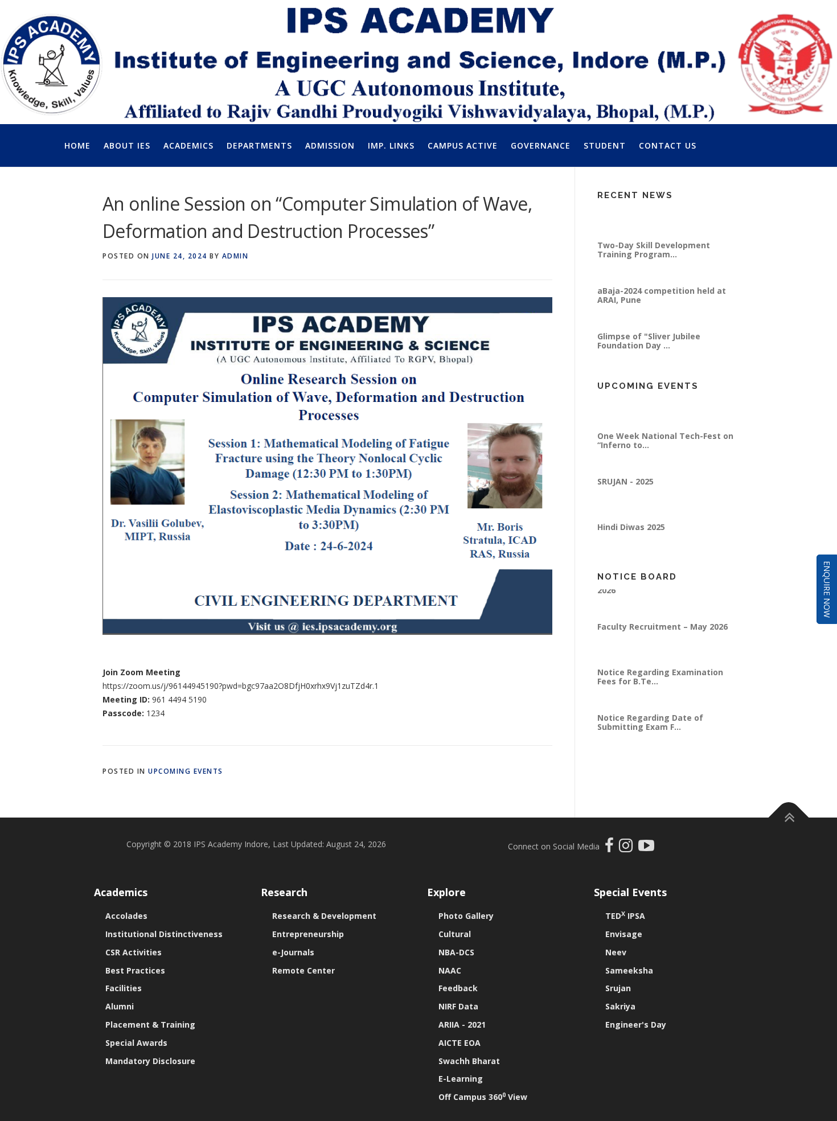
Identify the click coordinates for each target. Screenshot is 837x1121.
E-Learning (460, 1078)
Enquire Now (827, 589)
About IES (127, 145)
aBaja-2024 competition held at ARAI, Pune (661, 311)
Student (605, 145)
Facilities (123, 988)
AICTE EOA (459, 1042)
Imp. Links (391, 145)
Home (77, 145)
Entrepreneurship (308, 934)
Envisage (623, 934)
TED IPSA (625, 915)
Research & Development (324, 915)
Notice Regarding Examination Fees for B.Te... (660, 692)
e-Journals (293, 952)
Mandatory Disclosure (150, 1061)
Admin (235, 256)
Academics (188, 145)
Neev (615, 952)
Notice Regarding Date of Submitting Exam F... (650, 738)
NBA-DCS (456, 952)
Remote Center (303, 970)
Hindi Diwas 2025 (631, 542)
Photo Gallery (466, 915)
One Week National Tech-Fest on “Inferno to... (665, 456)
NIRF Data (458, 1006)
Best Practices (135, 970)
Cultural (454, 934)
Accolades (126, 915)
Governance (541, 145)
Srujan (618, 988)
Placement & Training (150, 1024)
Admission (330, 145)
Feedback (458, 988)
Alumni (119, 1006)
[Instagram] (628, 848)
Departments (259, 145)
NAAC (449, 970)
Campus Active (463, 145)
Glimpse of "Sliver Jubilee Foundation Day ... (648, 356)
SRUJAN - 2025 (625, 496)
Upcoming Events (185, 771)
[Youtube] (646, 848)
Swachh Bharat (469, 1061)
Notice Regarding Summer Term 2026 (664, 601)
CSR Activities (133, 952)
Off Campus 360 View (482, 1096)
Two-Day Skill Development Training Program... (653, 265)
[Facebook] (611, 848)
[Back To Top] (789, 817)
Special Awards (136, 1042)
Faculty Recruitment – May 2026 (662, 642)
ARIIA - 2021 (462, 1024)
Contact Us (667, 145)
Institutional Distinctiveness (164, 934)
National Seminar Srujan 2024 (657, 215)
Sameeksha (629, 970)
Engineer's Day (635, 1024)
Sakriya (620, 1006)
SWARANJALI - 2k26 (636, 405)
